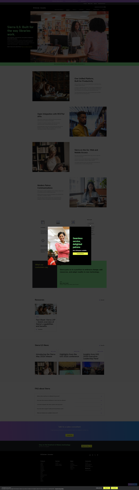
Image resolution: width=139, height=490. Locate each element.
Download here (80, 253)
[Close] (137, 488)
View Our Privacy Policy (59, 488)
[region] (69, 488)
